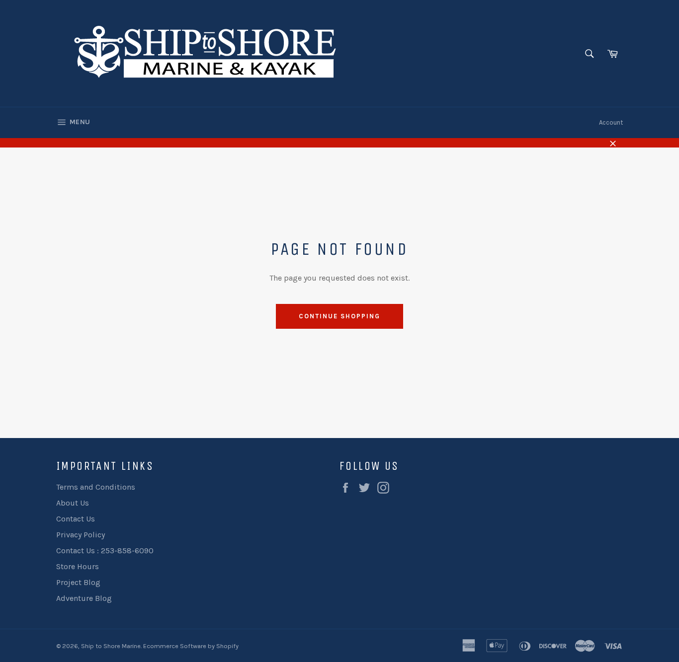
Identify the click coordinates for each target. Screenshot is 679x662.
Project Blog (78, 582)
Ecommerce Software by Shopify (191, 646)
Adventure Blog (84, 598)
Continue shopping (339, 316)
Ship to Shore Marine (111, 646)
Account (611, 122)
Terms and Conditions (95, 487)
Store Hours (77, 566)
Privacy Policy (80, 534)
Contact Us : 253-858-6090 (105, 550)
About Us (72, 503)
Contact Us (75, 518)
